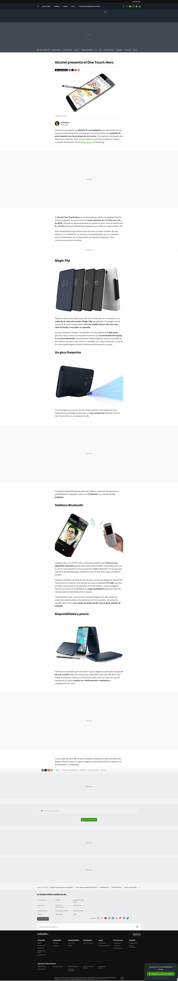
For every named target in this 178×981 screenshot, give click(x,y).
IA (96, 50)
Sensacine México (73, 966)
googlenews (136, 6)
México (40, 914)
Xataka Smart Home (42, 951)
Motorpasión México (102, 967)
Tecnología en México (62, 911)
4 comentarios (62, 70)
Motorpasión (102, 943)
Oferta (76, 50)
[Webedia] (136, 1)
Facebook (123, 6)
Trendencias (117, 943)
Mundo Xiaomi (42, 955)
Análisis (57, 900)
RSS (116, 917)
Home (65, 6)
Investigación (42, 900)
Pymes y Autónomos (132, 946)
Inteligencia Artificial (87, 50)
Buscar (137, 927)
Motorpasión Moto (103, 945)
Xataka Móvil (41, 945)
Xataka (40, 943)
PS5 (100, 50)
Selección (46, 6)
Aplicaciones (77, 905)
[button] (65, 122)
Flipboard (75, 70)
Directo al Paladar (88, 943)
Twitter (127, 6)
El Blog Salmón (133, 943)
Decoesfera (117, 945)
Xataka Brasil (41, 969)
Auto (73, 6)
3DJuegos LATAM (57, 966)
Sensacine (71, 943)
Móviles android (78, 911)
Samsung (127, 50)
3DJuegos (55, 943)
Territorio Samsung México (89, 6)
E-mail (78, 70)
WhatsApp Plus (104, 887)
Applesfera (41, 948)
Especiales (41, 905)
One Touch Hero (94, 770)
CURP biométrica (117, 887)
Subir (135, 934)
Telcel (75, 914)
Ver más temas (43, 919)
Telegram (113, 917)
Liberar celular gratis (131, 887)
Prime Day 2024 (42, 911)
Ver (90, 820)
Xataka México (42, 966)
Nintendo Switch (109, 50)
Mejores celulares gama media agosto (62, 887)
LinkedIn (124, 917)
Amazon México (56, 50)
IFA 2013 (83, 770)
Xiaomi (135, 50)
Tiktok (140, 6)
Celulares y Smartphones (70, 770)
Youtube (130, 6)
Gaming (57, 6)
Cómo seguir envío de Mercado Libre (86, 887)
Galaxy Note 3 (86, 142)
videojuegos (59, 914)
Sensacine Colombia (71, 969)
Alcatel (104, 770)
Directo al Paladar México (88, 967)
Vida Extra (56, 945)
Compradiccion (118, 948)
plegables (119, 50)
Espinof (70, 945)
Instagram (133, 6)
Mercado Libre (68, 50)
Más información (103, 979)
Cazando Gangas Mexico (78, 901)
